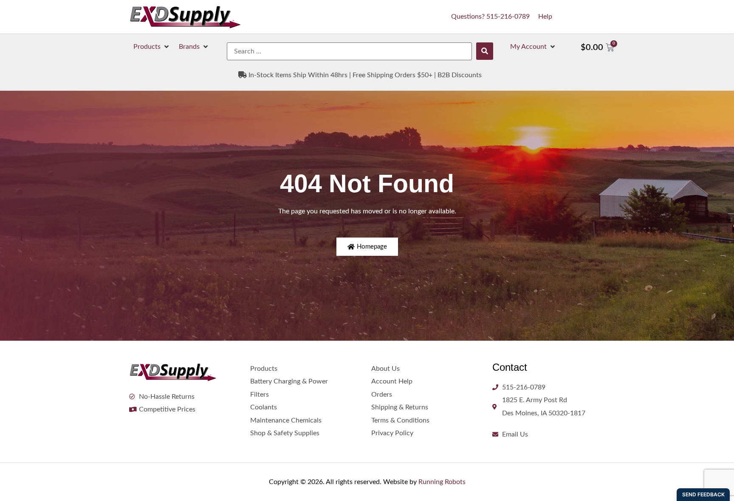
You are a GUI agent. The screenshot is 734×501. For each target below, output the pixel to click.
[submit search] (484, 51)
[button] (152, 46)
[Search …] (349, 51)
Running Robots (442, 482)
